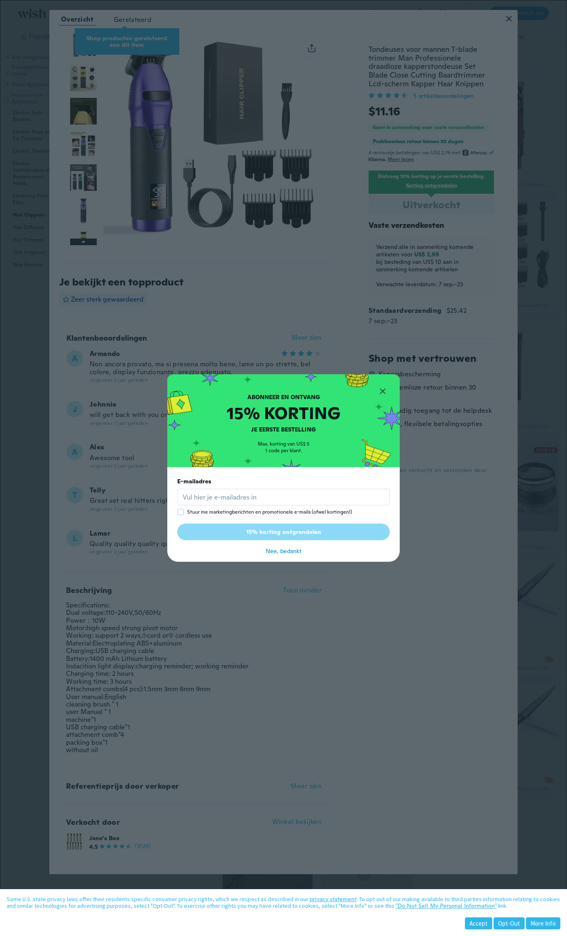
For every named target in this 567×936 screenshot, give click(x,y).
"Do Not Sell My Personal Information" (446, 905)
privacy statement (333, 899)
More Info (543, 923)
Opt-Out (509, 923)
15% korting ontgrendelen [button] (283, 532)
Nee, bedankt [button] (283, 551)
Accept (478, 923)
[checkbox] (180, 512)
